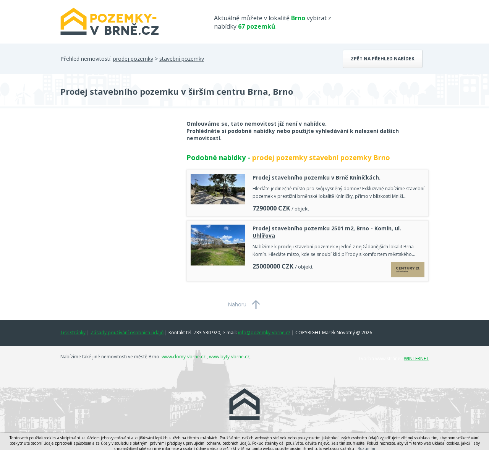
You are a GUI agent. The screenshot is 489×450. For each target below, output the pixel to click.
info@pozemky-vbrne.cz (264, 332)
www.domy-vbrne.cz (184, 356)
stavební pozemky (181, 58)
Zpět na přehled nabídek (383, 58)
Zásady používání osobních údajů (127, 332)
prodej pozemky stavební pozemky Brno (321, 157)
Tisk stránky (73, 332)
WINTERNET (416, 358)
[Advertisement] (117, 181)
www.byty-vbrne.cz (229, 356)
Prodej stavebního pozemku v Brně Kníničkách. (317, 177)
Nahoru (237, 304)
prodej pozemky (133, 58)
